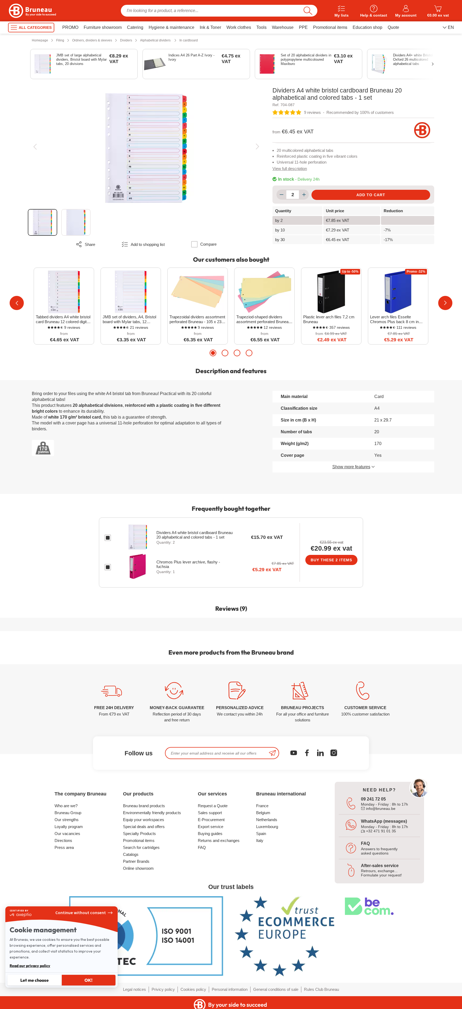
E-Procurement (211, 819)
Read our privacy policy (30, 965)
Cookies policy (193, 989)
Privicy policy (163, 989)
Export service (210, 826)
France (262, 805)
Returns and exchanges (219, 840)
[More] (304, 195)
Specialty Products (139, 833)
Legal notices (134, 989)
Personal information (230, 989)
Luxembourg (267, 826)
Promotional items (139, 840)
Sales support (210, 812)
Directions (63, 840)
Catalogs (130, 854)
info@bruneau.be (380, 808)
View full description (289, 168)
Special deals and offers (144, 826)
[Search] (308, 10)
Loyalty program (69, 826)
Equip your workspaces (143, 819)
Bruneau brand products (144, 805)
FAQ (202, 847)
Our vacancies (67, 833)
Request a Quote (213, 805)
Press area (64, 847)
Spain (261, 833)
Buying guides (210, 833)
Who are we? (66, 805)
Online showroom (138, 868)
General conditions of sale (275, 989)
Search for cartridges (141, 847)
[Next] (257, 146)
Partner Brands (136, 861)
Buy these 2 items (331, 560)
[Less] (281, 195)
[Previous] (35, 146)
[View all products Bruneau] (422, 130)
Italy (259, 840)
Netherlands (266, 819)
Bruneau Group (68, 812)
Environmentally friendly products (152, 812)
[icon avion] (272, 753)
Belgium (263, 812)
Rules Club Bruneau (321, 989)
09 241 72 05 (373, 799)
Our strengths (67, 819)
